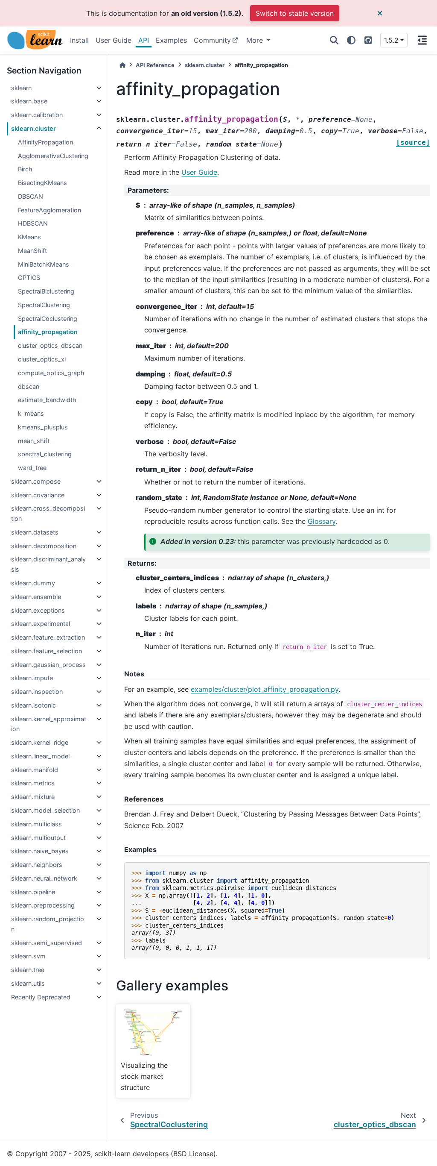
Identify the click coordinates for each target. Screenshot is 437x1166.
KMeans (29, 237)
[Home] (122, 65)
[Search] (334, 40)
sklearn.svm (28, 956)
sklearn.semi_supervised (46, 942)
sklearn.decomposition (43, 545)
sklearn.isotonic (33, 705)
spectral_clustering (45, 454)
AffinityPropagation (45, 142)
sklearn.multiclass (36, 824)
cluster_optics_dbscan (50, 345)
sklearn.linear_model (40, 756)
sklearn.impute (32, 677)
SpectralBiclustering (46, 291)
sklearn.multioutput (38, 837)
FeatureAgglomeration (49, 210)
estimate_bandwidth (47, 399)
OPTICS (29, 277)
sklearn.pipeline (33, 892)
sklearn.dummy (33, 583)
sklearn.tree (27, 969)
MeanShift (32, 250)
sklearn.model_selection (45, 810)
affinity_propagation (48, 331)
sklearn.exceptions (38, 610)
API (143, 40)
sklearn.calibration (37, 114)
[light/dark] (351, 40)
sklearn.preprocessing (43, 905)
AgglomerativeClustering (53, 155)
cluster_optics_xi (42, 359)
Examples (171, 40)
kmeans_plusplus (43, 427)
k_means (31, 413)
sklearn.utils (28, 983)
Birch (25, 169)
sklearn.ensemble (36, 596)
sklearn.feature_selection (46, 651)
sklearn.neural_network (44, 878)
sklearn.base (29, 101)
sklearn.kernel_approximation (48, 724)
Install (79, 40)
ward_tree (32, 467)
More (255, 40)
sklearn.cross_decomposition (48, 513)
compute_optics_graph (51, 372)
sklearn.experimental (40, 623)
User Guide (113, 40)
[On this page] (422, 40)
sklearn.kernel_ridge (39, 742)
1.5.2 (391, 40)
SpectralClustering (44, 304)
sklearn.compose (36, 481)
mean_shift (34, 440)
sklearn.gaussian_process (48, 664)
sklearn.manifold (34, 769)
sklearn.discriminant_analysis (48, 564)
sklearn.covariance (37, 495)
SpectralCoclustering (47, 318)
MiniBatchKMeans (43, 264)
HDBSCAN (33, 223)
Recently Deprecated (40, 997)
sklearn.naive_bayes (40, 851)
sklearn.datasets (34, 532)
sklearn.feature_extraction (48, 637)
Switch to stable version (295, 13)
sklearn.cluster (33, 128)
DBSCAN (30, 196)
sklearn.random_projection (47, 924)
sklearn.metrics (33, 783)
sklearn (21, 87)
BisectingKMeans (42, 182)
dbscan (28, 386)
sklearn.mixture (33, 796)
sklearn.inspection (37, 691)
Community (212, 40)
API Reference (155, 65)
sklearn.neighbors (36, 864)
